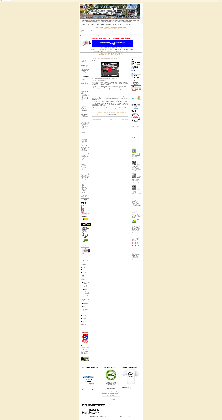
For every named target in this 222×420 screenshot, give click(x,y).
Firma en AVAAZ (83, 262)
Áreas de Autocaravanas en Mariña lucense (85, 102)
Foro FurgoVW (84, 150)
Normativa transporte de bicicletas (85, 169)
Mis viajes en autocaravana (84, 167)
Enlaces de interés (85, 64)
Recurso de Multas (85, 184)
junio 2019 (85, 304)
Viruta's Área (84, 196)
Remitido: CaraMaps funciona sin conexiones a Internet (85, 348)
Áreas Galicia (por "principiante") (85, 107)
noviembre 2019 (86, 295)
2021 (83, 278)
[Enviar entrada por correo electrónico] (109, 114)
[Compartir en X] (113, 114)
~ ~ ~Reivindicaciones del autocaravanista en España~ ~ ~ (139, 151)
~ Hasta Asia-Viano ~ (85, 83)
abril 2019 (85, 307)
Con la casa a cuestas (85, 122)
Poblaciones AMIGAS (85, 61)
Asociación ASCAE (85, 111)
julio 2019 (85, 303)
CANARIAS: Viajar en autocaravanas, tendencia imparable (139, 175)
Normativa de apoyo (85, 62)
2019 (83, 281)
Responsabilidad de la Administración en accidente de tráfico (85, 189)
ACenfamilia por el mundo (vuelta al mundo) (85, 88)
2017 (83, 315)
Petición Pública (83, 264)
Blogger (130, 416)
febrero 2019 (85, 310)
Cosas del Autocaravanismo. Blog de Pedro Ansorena (85, 133)
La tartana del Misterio (85, 163)
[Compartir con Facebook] (114, 114)
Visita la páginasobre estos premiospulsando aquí (136, 83)
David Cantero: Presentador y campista (84, 137)
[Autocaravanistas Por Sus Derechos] (135, 107)
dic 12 (85, 286)
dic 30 (85, 283)
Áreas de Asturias (84, 99)
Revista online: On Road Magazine (85, 192)
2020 (83, 279)
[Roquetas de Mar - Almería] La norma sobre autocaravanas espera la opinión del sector (136, 233)
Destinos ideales (84, 139)
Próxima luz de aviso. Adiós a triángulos (85, 177)
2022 (83, 276)
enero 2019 (85, 312)
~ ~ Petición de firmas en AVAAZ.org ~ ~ (101, 49)
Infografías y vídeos (85, 65)
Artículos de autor (85, 72)
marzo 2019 (85, 309)
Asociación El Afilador (85, 113)
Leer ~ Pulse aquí (111, 47)
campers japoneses (85, 116)
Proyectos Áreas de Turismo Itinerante (85, 179)
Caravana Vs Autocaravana (84, 118)
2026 (83, 270)
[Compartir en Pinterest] (115, 114)
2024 (83, 273)
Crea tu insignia (136, 108)
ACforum (83, 90)
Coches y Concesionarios (84, 120)
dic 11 (85, 288)
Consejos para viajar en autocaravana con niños (85, 126)
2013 (83, 321)
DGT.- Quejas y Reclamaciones (84, 141)
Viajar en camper (84, 195)
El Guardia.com (84, 142)
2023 (83, 275)
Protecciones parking (85, 173)
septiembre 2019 (86, 299)
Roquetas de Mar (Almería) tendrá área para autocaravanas (136, 251)
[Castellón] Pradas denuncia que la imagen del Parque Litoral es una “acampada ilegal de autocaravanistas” (136, 200)
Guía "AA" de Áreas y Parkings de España (85, 153)
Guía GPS (83, 155)
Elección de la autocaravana (84, 146)
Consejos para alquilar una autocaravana (85, 124)
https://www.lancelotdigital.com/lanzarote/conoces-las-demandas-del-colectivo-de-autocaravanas (110, 112)
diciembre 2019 (85, 282)
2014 (83, 319)
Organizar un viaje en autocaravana (85, 171)
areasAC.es (84, 108)
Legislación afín (84, 66)
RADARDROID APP (85, 180)
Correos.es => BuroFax (85, 130)
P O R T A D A (84, 60)
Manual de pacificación (84, 165)
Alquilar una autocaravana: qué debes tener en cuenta (85, 94)
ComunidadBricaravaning (136, 140)
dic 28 (85, 285)
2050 (83, 269)
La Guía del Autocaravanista (84, 159)
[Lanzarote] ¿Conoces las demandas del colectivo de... (86, 292)
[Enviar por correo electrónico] (111, 114)
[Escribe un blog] (112, 114)
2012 (83, 322)
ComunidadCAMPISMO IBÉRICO (135, 143)
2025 (83, 272)
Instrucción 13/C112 (85, 69)
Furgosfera (83, 151)
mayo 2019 (85, 306)
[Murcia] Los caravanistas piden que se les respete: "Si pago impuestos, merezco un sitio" (136, 210)
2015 (83, 318)
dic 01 (85, 289)
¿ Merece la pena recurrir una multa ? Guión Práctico (85, 78)
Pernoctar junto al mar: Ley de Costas (85, 175)
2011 (83, 324)
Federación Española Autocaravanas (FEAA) (85, 148)
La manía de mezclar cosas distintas (85, 161)
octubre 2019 (85, 298)
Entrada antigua (125, 119)
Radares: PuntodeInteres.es (85, 183)
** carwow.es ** (84, 82)
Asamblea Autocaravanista (84, 110)
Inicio (111, 119)
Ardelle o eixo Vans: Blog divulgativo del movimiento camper (85, 97)
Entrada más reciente (96, 119)
